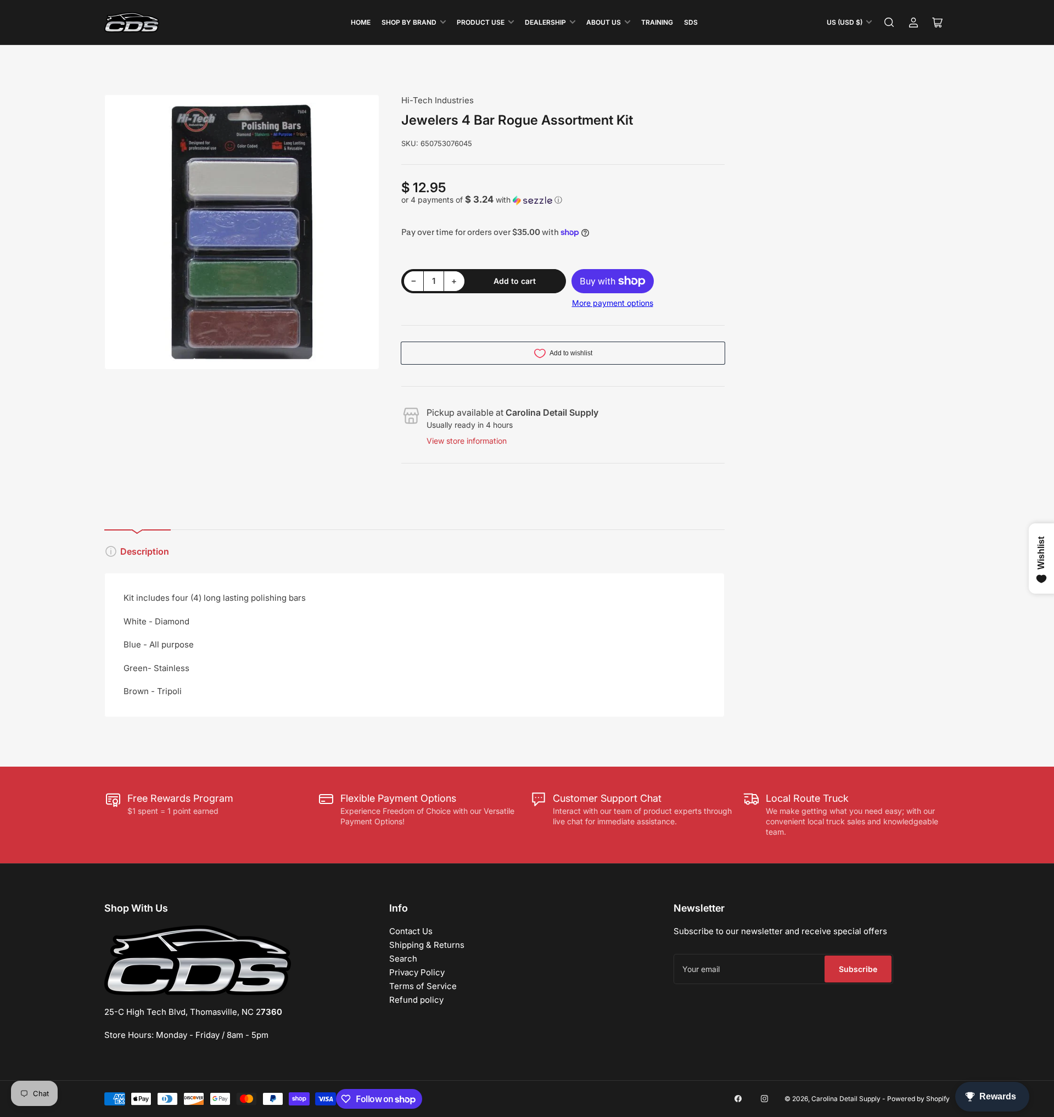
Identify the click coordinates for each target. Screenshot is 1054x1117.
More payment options (612, 303)
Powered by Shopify (918, 1098)
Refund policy (416, 1000)
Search (403, 958)
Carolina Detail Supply (846, 1098)
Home (361, 22)
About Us (603, 22)
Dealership (545, 22)
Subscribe (858, 969)
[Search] (889, 22)
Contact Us (411, 931)
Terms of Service (423, 986)
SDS (691, 22)
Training (657, 22)
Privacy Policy (417, 972)
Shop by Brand (409, 22)
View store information (467, 440)
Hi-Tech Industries (437, 100)
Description (144, 551)
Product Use (480, 22)
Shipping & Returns (426, 945)
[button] (563, 199)
